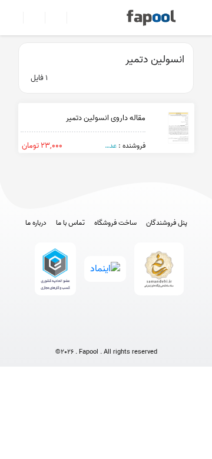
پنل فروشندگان (166, 223)
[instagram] (106, 333)
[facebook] (62, 333)
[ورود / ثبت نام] (29, 18)
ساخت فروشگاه (115, 223)
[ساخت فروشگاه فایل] (51, 18)
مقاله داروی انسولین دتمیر (105, 118)
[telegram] (84, 333)
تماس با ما (70, 223)
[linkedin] (150, 333)
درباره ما (36, 223)
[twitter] (128, 333)
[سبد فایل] (13, 17)
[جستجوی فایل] (73, 18)
